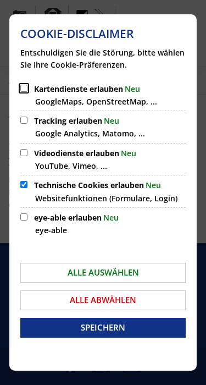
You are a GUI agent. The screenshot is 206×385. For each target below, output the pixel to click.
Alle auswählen (103, 272)
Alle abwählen (103, 299)
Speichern (103, 327)
